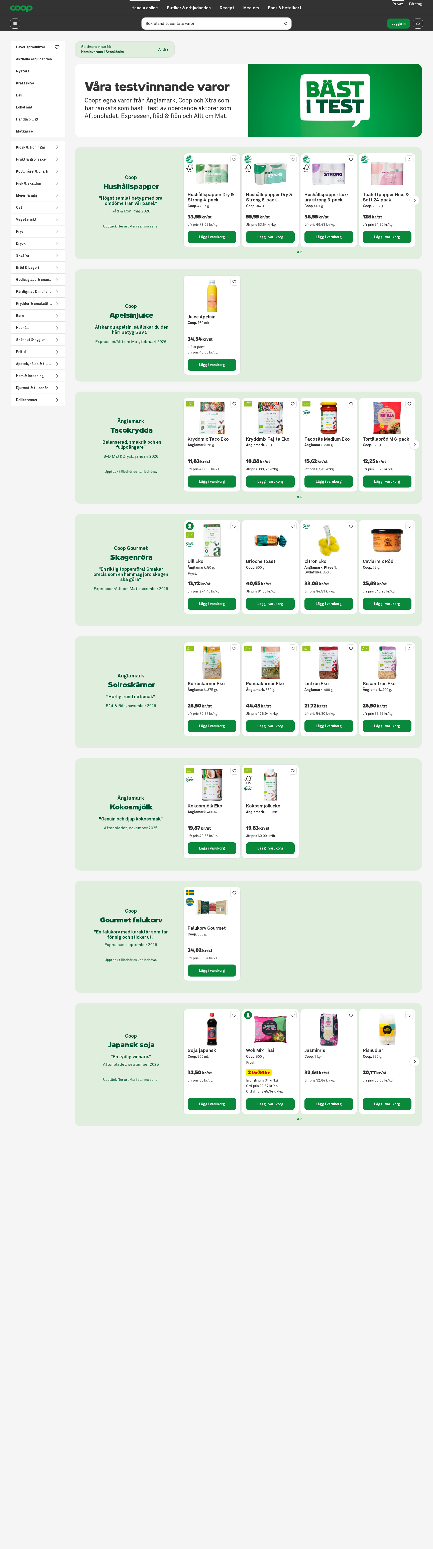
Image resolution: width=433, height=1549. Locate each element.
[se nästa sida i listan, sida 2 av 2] (414, 200)
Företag (415, 4)
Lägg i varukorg (212, 237)
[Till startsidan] (21, 8)
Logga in (398, 23)
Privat (398, 4)
